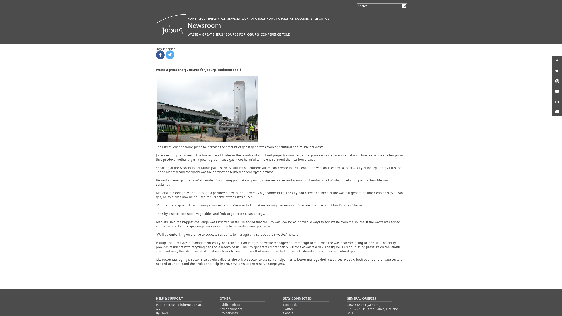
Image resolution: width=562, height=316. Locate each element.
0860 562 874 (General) (363, 305)
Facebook (290, 305)
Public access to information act (179, 305)
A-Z (158, 309)
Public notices (230, 305)
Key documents (231, 309)
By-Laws (162, 313)
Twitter (288, 309)
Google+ (289, 313)
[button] (404, 6)
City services (229, 313)
